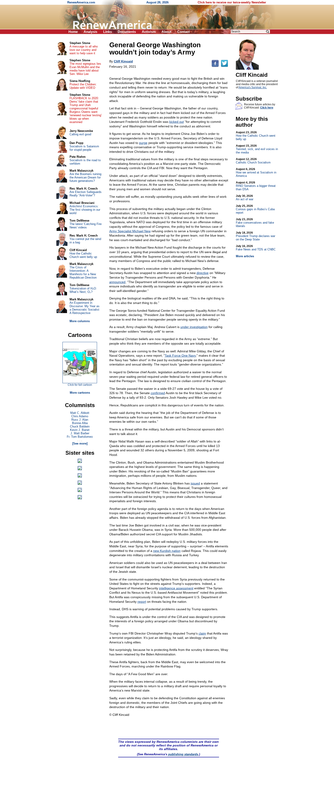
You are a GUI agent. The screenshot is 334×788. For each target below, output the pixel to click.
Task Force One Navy (180, 355)
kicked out (176, 122)
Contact (183, 32)
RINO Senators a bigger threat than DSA (256, 186)
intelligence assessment (176, 588)
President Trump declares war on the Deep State (255, 236)
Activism (149, 32)
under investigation (194, 327)
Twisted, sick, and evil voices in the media (257, 149)
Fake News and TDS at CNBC (256, 248)
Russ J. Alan (79, 419)
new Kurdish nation (167, 551)
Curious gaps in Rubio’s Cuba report (255, 209)
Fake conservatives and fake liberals (255, 223)
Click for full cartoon (80, 384)
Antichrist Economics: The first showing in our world (85, 210)
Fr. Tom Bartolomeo (80, 436)
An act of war (244, 197)
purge (143, 143)
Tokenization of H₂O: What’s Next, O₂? (83, 290)
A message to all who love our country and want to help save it (84, 50)
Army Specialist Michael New (130, 231)
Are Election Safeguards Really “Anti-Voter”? (86, 193)
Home (73, 32)
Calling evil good (80, 134)
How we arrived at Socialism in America (256, 173)
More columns (80, 321)
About (166, 32)
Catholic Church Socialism (253, 161)
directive (203, 273)
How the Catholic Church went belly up (255, 136)
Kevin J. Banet (80, 430)
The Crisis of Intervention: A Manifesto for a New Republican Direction (83, 272)
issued (195, 483)
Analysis (90, 32)
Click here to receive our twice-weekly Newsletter (232, 2)
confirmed (158, 393)
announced (117, 282)
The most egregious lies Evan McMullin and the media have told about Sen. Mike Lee (85, 69)
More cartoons (80, 392)
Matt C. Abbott (79, 413)
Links (107, 32)
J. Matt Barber (79, 433)
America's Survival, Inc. (253, 87)
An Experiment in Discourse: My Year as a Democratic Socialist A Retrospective (85, 308)
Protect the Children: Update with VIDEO (83, 86)
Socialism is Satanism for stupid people (84, 148)
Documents (127, 32)
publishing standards (183, 754)
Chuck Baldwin (80, 426)
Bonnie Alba (80, 423)
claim (202, 633)
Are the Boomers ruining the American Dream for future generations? (85, 177)
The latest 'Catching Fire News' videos (86, 225)
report (141, 601)
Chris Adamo (79, 416)
